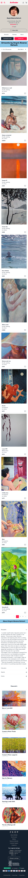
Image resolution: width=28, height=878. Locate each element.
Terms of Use (14, 875)
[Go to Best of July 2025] (14, 701)
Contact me (20, 38)
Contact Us (14, 845)
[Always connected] (14, 119)
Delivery (14, 839)
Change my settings (14, 858)
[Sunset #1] (14, 165)
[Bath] (14, 523)
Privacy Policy (21, 875)
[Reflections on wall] (14, 73)
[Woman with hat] (14, 350)
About (22, 34)
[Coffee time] (14, 478)
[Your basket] (26, 2)
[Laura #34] (14, 435)
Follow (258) (15, 30)
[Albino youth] (14, 305)
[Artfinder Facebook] (10, 832)
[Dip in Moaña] (14, 256)
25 (18, 22)
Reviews (14, 34)
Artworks (6, 34)
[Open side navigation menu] (1, 2)
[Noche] (14, 390)
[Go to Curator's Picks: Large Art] (14, 747)
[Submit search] (4, 2)
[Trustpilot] (14, 868)
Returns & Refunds (14, 841)
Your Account (14, 837)
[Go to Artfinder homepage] (14, 2)
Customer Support (14, 843)
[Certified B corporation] (14, 863)
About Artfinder (14, 835)
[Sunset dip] (14, 210)
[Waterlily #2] (14, 580)
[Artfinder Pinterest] (17, 832)
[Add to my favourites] (25, 93)
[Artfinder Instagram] (15, 832)
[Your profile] (23, 2)
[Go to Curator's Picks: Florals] (14, 724)
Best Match (21, 49)
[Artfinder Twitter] (12, 832)
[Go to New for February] (14, 771)
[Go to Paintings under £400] (14, 794)
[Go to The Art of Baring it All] (14, 817)
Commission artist (7, 38)
